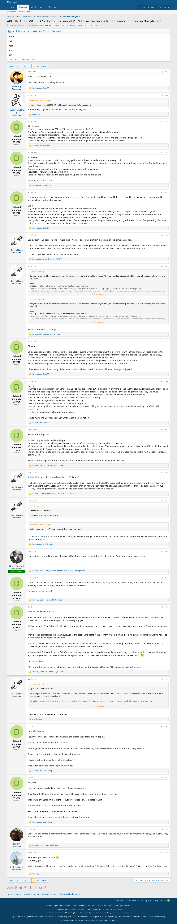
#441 (167, 72)
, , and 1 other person (58, 571)
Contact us (119, 900)
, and (47, 465)
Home (12, 7)
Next (44, 66)
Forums (23, 7)
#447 (167, 266)
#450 (167, 430)
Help (156, 900)
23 (34, 66)
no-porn (56, 25)
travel (80, 25)
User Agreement (91, 913)
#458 (167, 778)
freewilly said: (35, 506)
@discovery (39, 536)
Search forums (24, 11)
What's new (36, 7)
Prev (12, 66)
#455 (167, 607)
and (41, 88)
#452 (167, 501)
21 (25, 66)
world (87, 25)
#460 (167, 852)
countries (39, 25)
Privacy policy (147, 900)
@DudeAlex (33, 477)
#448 (167, 341)
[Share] (162, 72)
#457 (167, 726)
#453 (167, 551)
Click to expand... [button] (98, 294)
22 (29, 66)
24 (38, 66)
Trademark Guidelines (114, 909)
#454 (167, 578)
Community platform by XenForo (68, 905)
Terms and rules (132, 900)
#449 (167, 381)
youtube (94, 25)
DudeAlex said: (36, 271)
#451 (167, 472)
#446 (167, 235)
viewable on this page (121, 913)
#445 (167, 192)
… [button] (21, 66)
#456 (167, 679)
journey (48, 25)
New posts (11, 11)
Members (52, 7)
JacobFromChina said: (38, 100)
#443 (167, 121)
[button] (44, 7)
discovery (13, 25)
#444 (167, 152)
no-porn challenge (69, 25)
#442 (167, 95)
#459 (167, 829)
